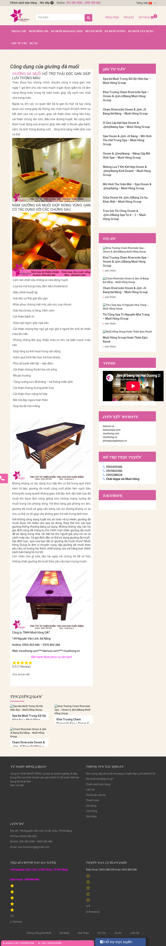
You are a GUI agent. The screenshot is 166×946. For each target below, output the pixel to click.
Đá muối (64, 932)
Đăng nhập (112, 17)
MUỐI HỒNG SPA (39, 31)
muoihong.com (111, 433)
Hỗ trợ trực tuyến (117, 942)
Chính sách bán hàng (23, 2)
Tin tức (102, 932)
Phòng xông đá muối (39, 932)
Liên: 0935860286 (24, 943)
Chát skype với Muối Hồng (122, 479)
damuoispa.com (111, 429)
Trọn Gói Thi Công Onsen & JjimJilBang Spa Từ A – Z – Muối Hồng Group (124, 215)
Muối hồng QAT (40, 632)
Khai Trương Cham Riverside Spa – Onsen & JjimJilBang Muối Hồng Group (126, 96)
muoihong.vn (110, 437)
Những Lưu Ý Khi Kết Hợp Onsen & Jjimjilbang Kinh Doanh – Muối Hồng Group (127, 171)
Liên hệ (90, 789)
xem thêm (110, 270)
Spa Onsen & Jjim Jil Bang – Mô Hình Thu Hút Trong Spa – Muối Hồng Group (127, 140)
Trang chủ (18, 31)
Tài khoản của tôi (96, 795)
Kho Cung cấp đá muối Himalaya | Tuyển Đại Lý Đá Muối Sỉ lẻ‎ (120, 773)
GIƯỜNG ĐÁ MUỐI (27, 74)
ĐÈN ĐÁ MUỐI (93, 31)
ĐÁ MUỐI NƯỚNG (115, 31)
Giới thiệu (91, 816)
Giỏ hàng (146, 17)
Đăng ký (129, 17)
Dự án (34, 43)
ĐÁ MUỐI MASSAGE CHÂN (67, 31)
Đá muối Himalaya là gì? (100, 778)
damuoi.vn (108, 426)
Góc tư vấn (19, 43)
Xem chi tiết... (18, 785)
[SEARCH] (88, 17)
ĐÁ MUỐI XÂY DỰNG (140, 31)
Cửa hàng (91, 810)
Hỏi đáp (45, 2)
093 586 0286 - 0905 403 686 (83, 2)
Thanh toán (92, 800)
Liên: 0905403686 (51, 943)
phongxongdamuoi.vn (115, 440)
